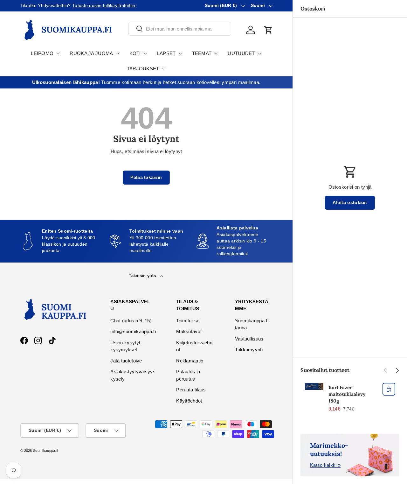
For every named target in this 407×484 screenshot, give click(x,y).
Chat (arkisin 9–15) (131, 320)
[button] (268, 30)
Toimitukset (188, 320)
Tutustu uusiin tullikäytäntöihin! (104, 5)
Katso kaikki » (325, 465)
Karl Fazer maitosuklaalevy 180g (346, 394)
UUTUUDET (241, 53)
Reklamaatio (189, 360)
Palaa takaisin (146, 177)
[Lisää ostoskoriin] (389, 389)
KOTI (135, 53)
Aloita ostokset (350, 202)
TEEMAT (202, 53)
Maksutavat (189, 331)
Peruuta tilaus (191, 389)
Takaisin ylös (143, 275)
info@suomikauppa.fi (133, 331)
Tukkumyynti (249, 349)
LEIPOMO (42, 53)
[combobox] (180, 28)
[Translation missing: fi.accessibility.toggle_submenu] (58, 53)
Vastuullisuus (249, 338)
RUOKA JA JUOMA (91, 53)
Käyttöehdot (189, 400)
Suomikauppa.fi (45, 450)
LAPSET (166, 53)
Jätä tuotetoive (126, 360)
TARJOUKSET (143, 68)
